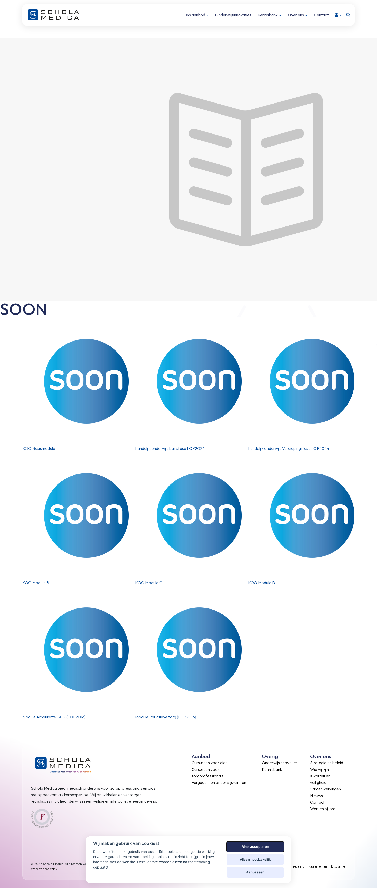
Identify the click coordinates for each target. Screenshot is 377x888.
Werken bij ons (323, 808)
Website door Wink (44, 868)
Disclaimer (338, 866)
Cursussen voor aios (209, 762)
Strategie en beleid (326, 762)
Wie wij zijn (319, 769)
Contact (321, 14)
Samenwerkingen (325, 788)
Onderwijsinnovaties (233, 14)
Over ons (296, 14)
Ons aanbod (194, 14)
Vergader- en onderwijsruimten (219, 782)
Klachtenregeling (292, 866)
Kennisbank (267, 14)
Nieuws (316, 795)
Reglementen (318, 866)
